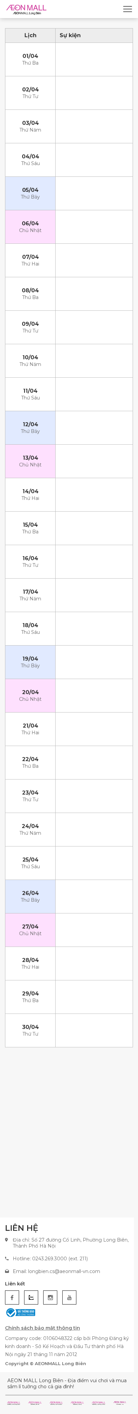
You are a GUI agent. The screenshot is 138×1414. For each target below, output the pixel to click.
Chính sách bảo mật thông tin (42, 1328)
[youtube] (69, 1297)
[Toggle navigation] (128, 9)
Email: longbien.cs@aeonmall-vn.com (56, 1271)
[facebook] (12, 1297)
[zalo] (31, 1297)
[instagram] (50, 1297)
